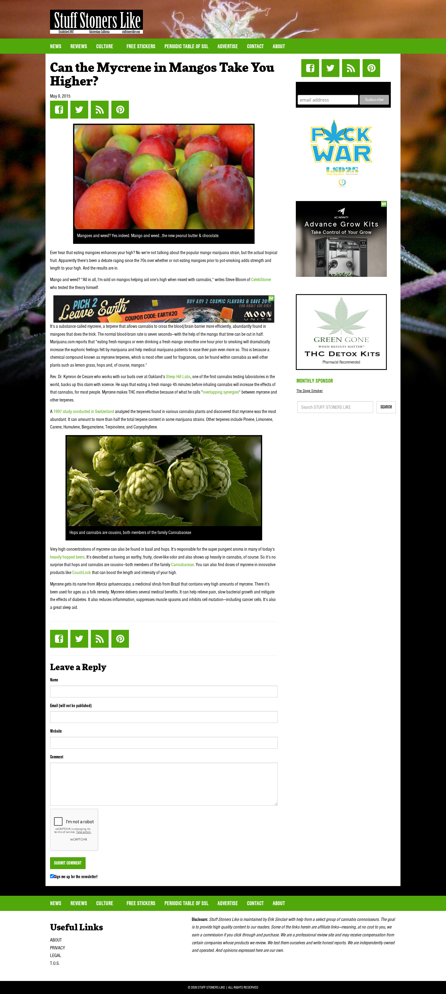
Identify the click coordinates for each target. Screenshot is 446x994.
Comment (56, 757)
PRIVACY (57, 948)
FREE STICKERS (141, 46)
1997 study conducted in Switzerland (83, 411)
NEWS (55, 46)
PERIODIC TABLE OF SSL (186, 46)
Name (54, 680)
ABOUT (56, 940)
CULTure (105, 46)
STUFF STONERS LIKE (96, 22)
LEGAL (55, 955)
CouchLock (81, 572)
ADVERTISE (228, 46)
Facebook (59, 110)
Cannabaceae (182, 565)
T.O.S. (55, 963)
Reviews (78, 46)
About (279, 46)
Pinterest (120, 110)
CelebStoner (261, 280)
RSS (100, 110)
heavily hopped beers (67, 557)
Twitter (79, 110)
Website (56, 731)
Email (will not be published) (71, 706)
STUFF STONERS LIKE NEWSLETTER (343, 87)
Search (386, 407)
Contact (255, 46)
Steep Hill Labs (178, 377)
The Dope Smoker (309, 390)
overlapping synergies (221, 392)
